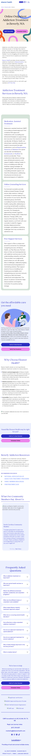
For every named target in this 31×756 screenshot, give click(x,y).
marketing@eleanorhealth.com (15, 731)
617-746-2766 (11, 83)
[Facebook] (12, 734)
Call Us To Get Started (15, 344)
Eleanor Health (6, 60)
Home (2, 7)
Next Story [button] (18, 549)
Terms (14, 753)
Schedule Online (21, 31)
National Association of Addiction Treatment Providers (17, 477)
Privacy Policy (7, 753)
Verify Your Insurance (15, 349)
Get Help (21, 2)
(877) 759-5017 (15, 727)
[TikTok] (19, 734)
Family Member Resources (14, 481)
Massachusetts (8, 7)
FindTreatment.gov (12, 484)
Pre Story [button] (12, 549)
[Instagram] (14, 734)
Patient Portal (25, 2)
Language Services (23, 753)
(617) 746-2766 (9, 31)
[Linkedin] (16, 734)
